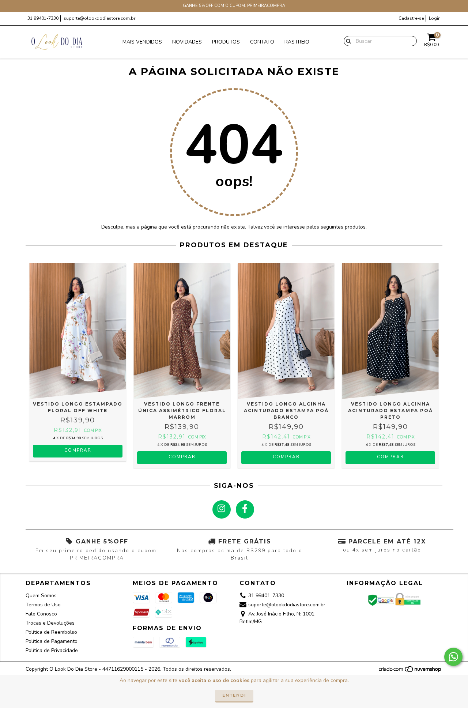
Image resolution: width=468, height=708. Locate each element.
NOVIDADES (187, 41)
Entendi (234, 695)
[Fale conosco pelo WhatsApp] (453, 657)
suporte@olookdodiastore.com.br (99, 18)
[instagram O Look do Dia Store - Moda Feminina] (221, 509)
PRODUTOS (226, 41)
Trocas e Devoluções (50, 623)
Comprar (77, 450)
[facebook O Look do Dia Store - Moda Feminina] (245, 509)
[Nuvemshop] (410, 671)
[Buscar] (347, 41)
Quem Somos (41, 595)
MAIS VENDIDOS (142, 41)
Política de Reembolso (51, 632)
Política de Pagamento (52, 641)
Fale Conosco (41, 613)
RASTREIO (296, 41)
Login (435, 18)
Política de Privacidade (52, 650)
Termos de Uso (43, 604)
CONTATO (262, 41)
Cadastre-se (411, 18)
